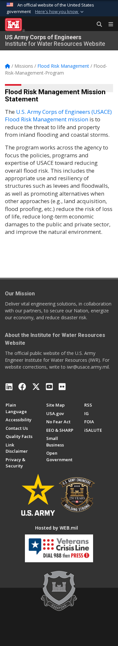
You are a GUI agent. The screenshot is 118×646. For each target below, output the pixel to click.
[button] (60, 12)
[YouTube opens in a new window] (49, 387)
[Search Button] (97, 24)
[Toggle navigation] (108, 24)
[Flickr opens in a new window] (62, 387)
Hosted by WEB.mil (56, 528)
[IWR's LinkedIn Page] (9, 387)
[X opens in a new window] (36, 387)
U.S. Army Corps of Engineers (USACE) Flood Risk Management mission (58, 115)
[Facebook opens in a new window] (22, 387)
